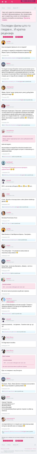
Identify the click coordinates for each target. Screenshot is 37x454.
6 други (22, 175)
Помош (34, 448)
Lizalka (8, 212)
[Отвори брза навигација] (35, 8)
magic (8, 245)
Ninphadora (14, 125)
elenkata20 (11, 81)
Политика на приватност (30, 450)
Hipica (8, 63)
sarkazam (9, 239)
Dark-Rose (9, 337)
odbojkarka (11, 175)
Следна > (20, 36)
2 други (19, 125)
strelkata (9, 58)
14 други (22, 99)
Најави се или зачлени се (28, 1)
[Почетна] (2, 1)
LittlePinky (6, 175)
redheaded (6, 331)
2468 (7, 194)
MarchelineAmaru (8, 156)
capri (10, 223)
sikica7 (9, 99)
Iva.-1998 (16, 81)
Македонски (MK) (5, 448)
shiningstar (10, 87)
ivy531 (9, 125)
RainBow (9, 299)
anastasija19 (10, 418)
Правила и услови (19, 450)
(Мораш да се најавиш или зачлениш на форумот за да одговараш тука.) (18, 438)
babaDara (6, 81)
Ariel (7, 105)
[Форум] (5, 1)
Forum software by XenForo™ (7, 452)
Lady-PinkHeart (7, 273)
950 (16, 36)
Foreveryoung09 (18, 431)
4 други (24, 431)
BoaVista (15, 331)
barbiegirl (9, 162)
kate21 (8, 279)
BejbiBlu (5, 99)
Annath (8, 180)
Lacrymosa (10, 130)
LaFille (8, 41)
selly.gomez (15, 239)
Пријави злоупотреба (9, 450)
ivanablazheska (15, 99)
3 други (18, 207)
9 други (20, 81)
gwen (8, 397)
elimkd (5, 58)
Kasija (10, 331)
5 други (19, 58)
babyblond (14, 58)
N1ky (10, 207)
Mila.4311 (6, 223)
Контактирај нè (28, 448)
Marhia (13, 207)
